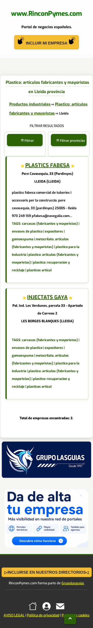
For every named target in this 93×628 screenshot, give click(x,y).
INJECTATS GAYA (47, 297)
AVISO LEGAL (14, 615)
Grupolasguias (72, 583)
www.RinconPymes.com (46, 13)
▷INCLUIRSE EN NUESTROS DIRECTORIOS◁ (46, 572)
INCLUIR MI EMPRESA (46, 43)
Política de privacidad (43, 615)
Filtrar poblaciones (25, 146)
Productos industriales (30, 104)
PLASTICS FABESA (47, 165)
